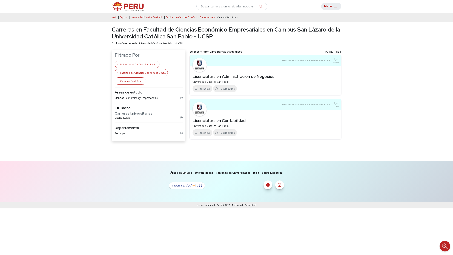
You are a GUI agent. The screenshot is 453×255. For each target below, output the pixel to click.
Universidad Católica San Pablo (147, 17)
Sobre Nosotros (272, 172)
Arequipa (120, 133)
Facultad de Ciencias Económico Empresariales (190, 17)
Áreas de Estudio (181, 172)
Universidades (204, 172)
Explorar (124, 17)
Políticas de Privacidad (244, 205)
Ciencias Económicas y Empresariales (136, 98)
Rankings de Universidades (233, 172)
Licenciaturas (122, 117)
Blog (256, 172)
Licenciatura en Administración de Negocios (233, 76)
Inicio (114, 17)
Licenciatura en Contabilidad (219, 120)
